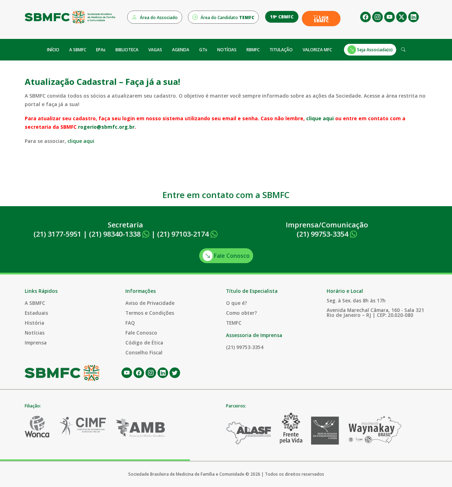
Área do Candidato (227, 18)
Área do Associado (158, 18)
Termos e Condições (149, 312)
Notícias (34, 332)
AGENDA (180, 50)
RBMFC (253, 50)
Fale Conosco (231, 256)
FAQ (130, 322)
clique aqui (320, 118)
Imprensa (36, 342)
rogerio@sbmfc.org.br (106, 126)
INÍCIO (53, 50)
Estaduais (36, 312)
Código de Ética (144, 342)
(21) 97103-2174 (183, 234)
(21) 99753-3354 (323, 234)
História (34, 322)
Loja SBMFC (321, 19)
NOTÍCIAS (227, 50)
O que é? (236, 303)
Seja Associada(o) (374, 50)
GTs (203, 50)
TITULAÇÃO (281, 50)
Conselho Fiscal (143, 352)
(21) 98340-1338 (115, 234)
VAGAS (155, 50)
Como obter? (241, 312)
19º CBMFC (281, 17)
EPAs (101, 50)
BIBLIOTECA (126, 50)
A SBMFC (77, 50)
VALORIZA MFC (317, 50)
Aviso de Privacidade (149, 303)
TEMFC (234, 322)
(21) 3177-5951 (57, 234)
